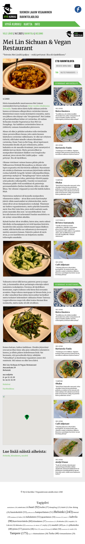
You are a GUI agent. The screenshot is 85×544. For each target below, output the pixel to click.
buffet (44, 507)
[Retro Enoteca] (68, 96)
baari (34, 507)
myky (47, 525)
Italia (21, 517)
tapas (30, 533)
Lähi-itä (10, 525)
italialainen (33, 517)
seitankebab (66, 529)
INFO (37, 24)
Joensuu (59, 517)
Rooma (49, 529)
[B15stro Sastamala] (68, 208)
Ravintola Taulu (63, 148)
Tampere (19, 533)
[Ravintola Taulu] (68, 133)
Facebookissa (8, 389)
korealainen (52, 521)
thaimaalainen (40, 533)
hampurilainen (44, 512)
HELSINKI (39, 33)
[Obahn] (68, 168)
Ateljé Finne (61, 462)
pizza (17, 529)
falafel (65, 507)
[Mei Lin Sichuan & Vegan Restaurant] (27, 96)
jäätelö (66, 517)
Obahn (58, 182)
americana (23, 507)
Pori (37, 529)
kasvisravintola (22, 521)
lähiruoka (20, 525)
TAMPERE (59, 180)
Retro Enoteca (62, 111)
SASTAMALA (60, 220)
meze (39, 525)
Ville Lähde (8, 33)
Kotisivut (6, 384)
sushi (73, 529)
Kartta (28, 24)
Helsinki (6, 456)
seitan (56, 529)
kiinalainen (15, 456)
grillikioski (31, 512)
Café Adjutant (62, 265)
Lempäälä (72, 521)
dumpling (55, 507)
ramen (43, 529)
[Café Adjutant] (68, 250)
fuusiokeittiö (18, 512)
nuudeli (24, 456)
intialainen (14, 517)
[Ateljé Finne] (68, 447)
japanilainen (48, 517)
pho (66, 525)
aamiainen (12, 507)
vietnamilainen (67, 533)
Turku (54, 533)
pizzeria (28, 529)
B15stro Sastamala (64, 223)
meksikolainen (30, 525)
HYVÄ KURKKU (13, 24)
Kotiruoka (62, 521)
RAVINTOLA (29, 33)
